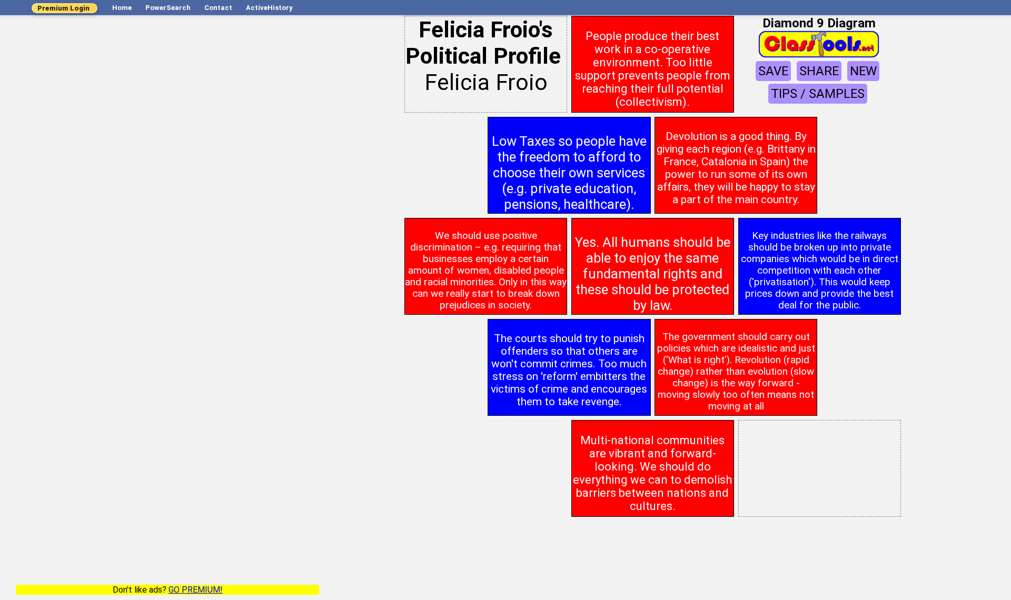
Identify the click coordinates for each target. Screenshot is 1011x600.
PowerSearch (168, 8)
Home (122, 8)
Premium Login (63, 8)
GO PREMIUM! (195, 590)
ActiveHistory (269, 8)
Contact (218, 8)
